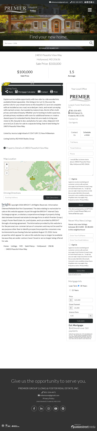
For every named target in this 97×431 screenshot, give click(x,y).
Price (71, 296)
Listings (14, 246)
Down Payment (74, 304)
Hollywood (41, 246)
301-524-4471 (77, 2)
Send (81, 205)
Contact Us (73, 119)
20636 (51, 246)
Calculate (81, 321)
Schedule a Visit (87, 133)
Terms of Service (73, 213)
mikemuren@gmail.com (59, 2)
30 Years (83, 286)
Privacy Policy (84, 200)
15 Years (75, 290)
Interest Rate (74, 312)
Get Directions (52, 197)
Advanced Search (48, 48)
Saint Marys (30, 246)
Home (6, 246)
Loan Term (73, 286)
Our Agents (73, 122)
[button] (91, 43)
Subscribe (81, 270)
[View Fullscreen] (7, 173)
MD (21, 246)
